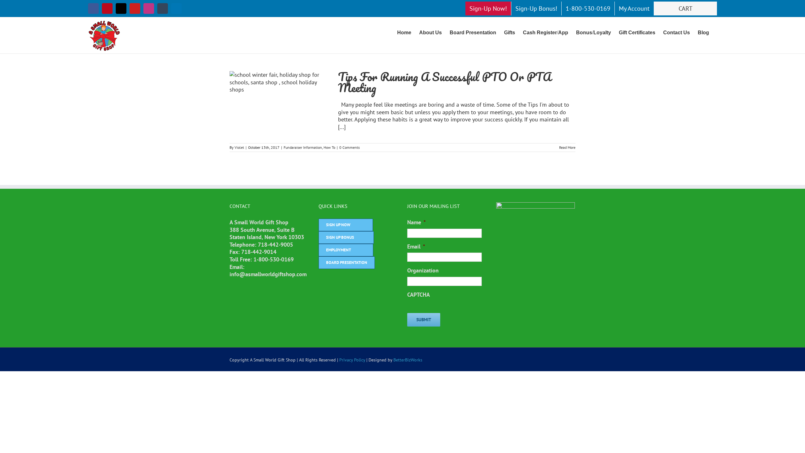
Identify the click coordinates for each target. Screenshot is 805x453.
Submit (423, 319)
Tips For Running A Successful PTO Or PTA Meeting (444, 82)
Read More (567, 147)
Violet (239, 147)
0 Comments (349, 147)
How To (329, 147)
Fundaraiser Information (303, 147)
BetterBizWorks (407, 360)
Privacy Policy (352, 360)
